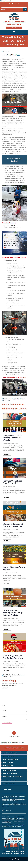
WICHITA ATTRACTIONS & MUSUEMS (11, 756)
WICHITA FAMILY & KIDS (8, 765)
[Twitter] (12, 3)
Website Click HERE (10, 225)
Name (4, 705)
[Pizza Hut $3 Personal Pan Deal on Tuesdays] (14, 643)
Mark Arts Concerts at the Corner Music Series (13, 525)
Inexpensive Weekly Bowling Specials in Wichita (12, 437)
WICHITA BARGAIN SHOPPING (9, 770)
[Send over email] (16, 55)
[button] (14, 752)
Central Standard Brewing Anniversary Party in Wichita (12, 612)
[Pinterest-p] (15, 3)
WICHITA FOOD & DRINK (8, 762)
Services (5, 676)
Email (4, 710)
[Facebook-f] (10, 3)
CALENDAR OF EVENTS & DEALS (10, 752)
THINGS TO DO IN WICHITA (8, 783)
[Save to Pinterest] (13, 55)
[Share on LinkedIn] (18, 55)
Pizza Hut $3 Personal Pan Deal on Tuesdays (13, 656)
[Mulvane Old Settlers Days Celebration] (14, 468)
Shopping (10, 676)
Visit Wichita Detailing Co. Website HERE (14, 377)
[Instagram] (18, 3)
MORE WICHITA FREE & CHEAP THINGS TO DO (12, 776)
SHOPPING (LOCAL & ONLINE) (9, 779)
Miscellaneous (21, 674)
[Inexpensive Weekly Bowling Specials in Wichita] (14, 422)
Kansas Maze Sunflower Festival (14, 568)
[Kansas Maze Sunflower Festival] (14, 554)
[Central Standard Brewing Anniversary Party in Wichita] (14, 597)
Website (4, 716)
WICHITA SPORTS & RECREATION (10, 773)
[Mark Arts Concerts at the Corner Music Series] (14, 511)
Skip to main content (5, 0)
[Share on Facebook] (8, 55)
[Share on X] (11, 55)
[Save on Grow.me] (21, 55)
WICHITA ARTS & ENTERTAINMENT (10, 759)
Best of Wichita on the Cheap (10, 674)
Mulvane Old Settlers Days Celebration (12, 482)
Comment (5, 688)
